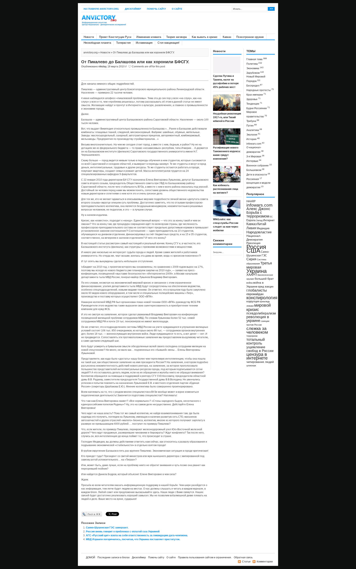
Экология (253, 134)
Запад (259, 220)
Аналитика (254, 130)
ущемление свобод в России (260, 349)
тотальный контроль (255, 341)
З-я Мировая (255, 156)
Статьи (246, 561)
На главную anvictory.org (101, 9)
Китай (261, 224)
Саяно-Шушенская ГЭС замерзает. (107, 527)
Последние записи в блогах (113, 557)
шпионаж (251, 365)
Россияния (254, 179)
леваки (250, 306)
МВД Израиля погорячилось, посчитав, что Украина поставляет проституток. (133, 539)
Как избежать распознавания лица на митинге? (225, 189)
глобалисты (256, 290)
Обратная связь (243, 557)
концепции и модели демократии (258, 185)
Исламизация (144, 42)
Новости (89, 37)
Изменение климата (148, 37)
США (253, 250)
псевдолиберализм (261, 313)
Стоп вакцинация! (168, 42)
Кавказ (227, 37)
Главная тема (256, 59)
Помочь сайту (156, 9)
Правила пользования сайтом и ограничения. (205, 557)
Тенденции (254, 103)
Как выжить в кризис (205, 37)
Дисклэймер (133, 9)
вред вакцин (265, 286)
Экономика (254, 68)
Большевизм (255, 170)
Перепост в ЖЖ (86, 514)
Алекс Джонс (258, 209)
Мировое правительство (256, 114)
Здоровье (253, 99)
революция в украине (257, 319)
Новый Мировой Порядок (255, 79)
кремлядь (265, 301)
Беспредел (254, 85)
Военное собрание (259, 165)
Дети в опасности (258, 174)
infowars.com (255, 143)
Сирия (251, 259)
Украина (256, 271)
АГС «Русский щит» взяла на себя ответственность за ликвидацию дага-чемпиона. (137, 535)
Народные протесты (260, 90)
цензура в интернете (257, 356)
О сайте (177, 9)
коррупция (252, 301)
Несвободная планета (97, 42)
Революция (253, 243)
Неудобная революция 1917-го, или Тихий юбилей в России (227, 117)
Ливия (251, 228)
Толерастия (123, 42)
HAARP (251, 201)
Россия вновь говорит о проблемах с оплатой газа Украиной (122, 531)
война (249, 283)
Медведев (263, 228)
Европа (250, 220)
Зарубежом (255, 72)
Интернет (269, 220)
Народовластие (259, 232)
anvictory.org (90, 52)
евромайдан (254, 294)
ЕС (271, 216)
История (253, 139)
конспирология (261, 297)
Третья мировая (259, 265)
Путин (251, 125)
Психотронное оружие (250, 37)
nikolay (102, 66)
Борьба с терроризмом (257, 214)
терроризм (252, 336)
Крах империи (256, 94)
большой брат (264, 278)
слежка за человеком (257, 330)
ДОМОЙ (90, 557)
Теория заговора (176, 37)
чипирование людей (260, 361)
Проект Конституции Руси (115, 37)
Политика (254, 63)
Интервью (253, 160)
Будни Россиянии (258, 108)
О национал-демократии (254, 149)
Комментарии (265, 561)
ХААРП (251, 274)
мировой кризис (258, 307)
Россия (256, 246)
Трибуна (252, 121)
